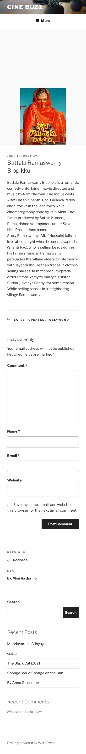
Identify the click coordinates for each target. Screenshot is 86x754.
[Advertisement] (43, 57)
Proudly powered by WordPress (31, 743)
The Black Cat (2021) (24, 663)
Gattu (12, 653)
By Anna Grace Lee (23, 683)
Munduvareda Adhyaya (26, 644)
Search (13, 602)
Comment (17, 365)
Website (14, 480)
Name (13, 431)
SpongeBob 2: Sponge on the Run (35, 673)
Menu (45, 21)
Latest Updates (29, 319)
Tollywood (58, 319)
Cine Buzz (25, 7)
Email (13, 456)
